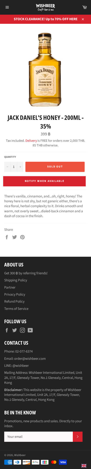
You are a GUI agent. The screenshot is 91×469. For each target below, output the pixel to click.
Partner (9, 287)
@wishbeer (20, 365)
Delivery (31, 140)
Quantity (10, 157)
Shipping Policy (15, 280)
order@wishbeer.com (30, 358)
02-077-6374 (24, 351)
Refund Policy (14, 301)
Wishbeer (20, 455)
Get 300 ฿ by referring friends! (26, 273)
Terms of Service (16, 308)
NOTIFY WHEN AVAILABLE (44, 181)
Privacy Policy (14, 294)
